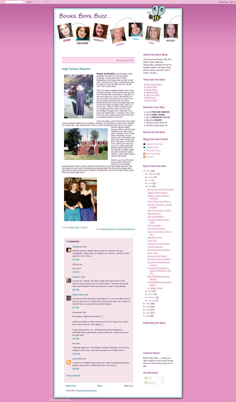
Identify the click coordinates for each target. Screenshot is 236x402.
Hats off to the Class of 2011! (159, 210)
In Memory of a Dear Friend (158, 244)
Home (99, 386)
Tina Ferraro (151, 98)
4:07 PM (75, 369)
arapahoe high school (109, 229)
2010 (148, 304)
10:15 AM (76, 354)
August (151, 177)
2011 (148, 171)
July (150, 180)
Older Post (128, 386)
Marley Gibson (151, 90)
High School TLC (154, 214)
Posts (149, 378)
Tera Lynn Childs (152, 95)
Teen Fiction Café (153, 154)
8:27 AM (75, 290)
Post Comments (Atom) (87, 391)
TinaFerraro (77, 247)
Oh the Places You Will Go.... (159, 202)
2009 (148, 307)
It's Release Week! (155, 288)
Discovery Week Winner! (157, 256)
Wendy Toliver (151, 100)
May (150, 186)
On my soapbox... (155, 225)
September (152, 174)
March (151, 294)
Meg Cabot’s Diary (153, 150)
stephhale (76, 277)
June (150, 183)
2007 (148, 313)
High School (130, 229)
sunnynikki (77, 359)
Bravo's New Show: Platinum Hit (160, 190)
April (150, 291)
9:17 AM (75, 307)
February (152, 297)
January (151, 301)
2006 (148, 316)
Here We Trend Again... (157, 229)
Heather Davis (78, 295)
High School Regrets (156, 217)
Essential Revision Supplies (159, 250)
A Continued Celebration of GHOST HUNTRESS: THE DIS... (159, 270)
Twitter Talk (152, 241)
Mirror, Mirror (153, 253)
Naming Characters (155, 247)
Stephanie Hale (152, 92)
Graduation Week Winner (157, 193)
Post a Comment (73, 375)
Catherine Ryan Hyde (154, 144)
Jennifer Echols (152, 147)
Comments (151, 383)
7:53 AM (75, 272)
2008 (148, 310)
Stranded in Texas (155, 237)
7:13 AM (75, 259)
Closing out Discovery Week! (159, 259)
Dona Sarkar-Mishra (154, 84)
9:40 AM (75, 339)
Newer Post (71, 386)
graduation (121, 229)
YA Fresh (149, 157)
